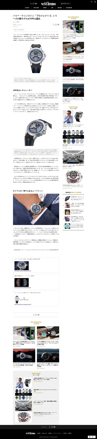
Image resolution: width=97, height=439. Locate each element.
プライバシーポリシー (57, 433)
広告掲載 (65, 433)
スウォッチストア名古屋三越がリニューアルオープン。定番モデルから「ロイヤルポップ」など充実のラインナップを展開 (24, 343)
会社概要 (38, 433)
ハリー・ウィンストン (19, 29)
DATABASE (69, 7)
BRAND (60, 7)
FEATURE (36, 7)
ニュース (19, 24)
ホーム (14, 21)
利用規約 (50, 433)
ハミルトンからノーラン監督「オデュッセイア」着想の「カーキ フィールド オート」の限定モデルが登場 (48, 365)
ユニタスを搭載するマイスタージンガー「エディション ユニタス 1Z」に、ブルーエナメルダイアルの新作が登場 (48, 343)
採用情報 (69, 433)
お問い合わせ (44, 433)
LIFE (52, 7)
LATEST (27, 7)
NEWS (45, 7)
